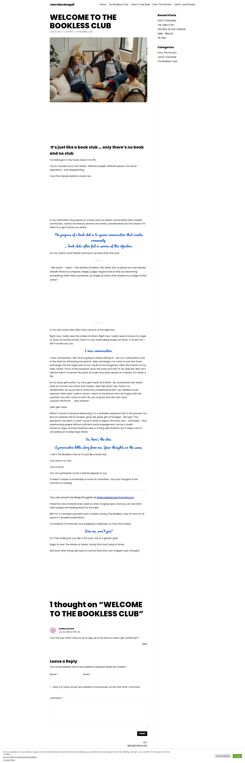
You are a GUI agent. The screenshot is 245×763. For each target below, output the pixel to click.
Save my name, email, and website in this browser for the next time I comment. (96, 687)
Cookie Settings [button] (222, 756)
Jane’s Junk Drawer (184, 4)
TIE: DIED (162, 38)
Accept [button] (237, 756)
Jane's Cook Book (167, 57)
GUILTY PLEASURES (167, 20)
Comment (56, 698)
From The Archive (162, 4)
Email (87, 674)
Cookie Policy (9, 760)
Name (54, 674)
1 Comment (68, 31)
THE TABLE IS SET (166, 25)
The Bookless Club (118, 4)
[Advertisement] (98, 124)
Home (103, 4)
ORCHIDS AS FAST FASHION (172, 29)
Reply (144, 644)
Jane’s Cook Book (140, 4)
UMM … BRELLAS (165, 33)
